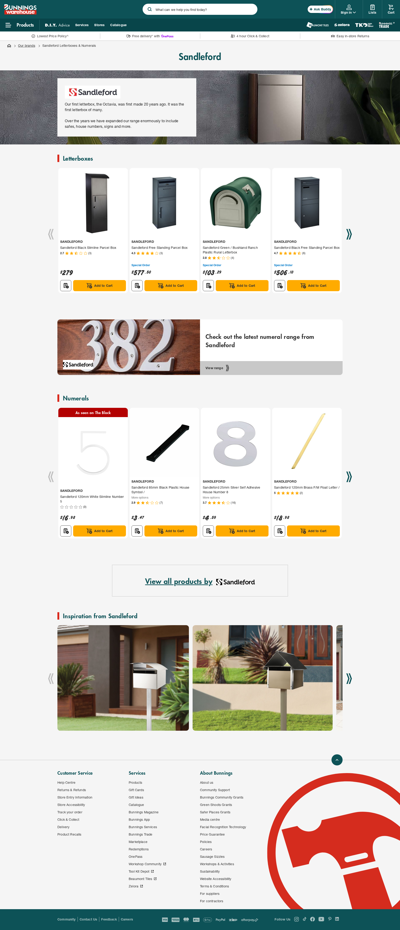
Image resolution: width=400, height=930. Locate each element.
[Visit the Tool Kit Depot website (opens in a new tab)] (364, 25)
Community (66, 919)
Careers (127, 919)
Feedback (109, 919)
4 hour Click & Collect (253, 36)
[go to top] (337, 759)
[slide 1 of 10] (123, 678)
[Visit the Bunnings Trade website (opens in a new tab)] (386, 25)
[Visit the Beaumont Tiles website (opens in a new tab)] (317, 25)
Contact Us (88, 919)
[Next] (349, 234)
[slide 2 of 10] (263, 678)
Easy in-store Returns (353, 36)
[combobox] (200, 9)
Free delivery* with (146, 36)
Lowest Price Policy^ (53, 36)
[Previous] (51, 234)
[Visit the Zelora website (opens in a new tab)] (342, 25)
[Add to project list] (65, 285)
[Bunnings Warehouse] (20, 13)
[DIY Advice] (57, 25)
